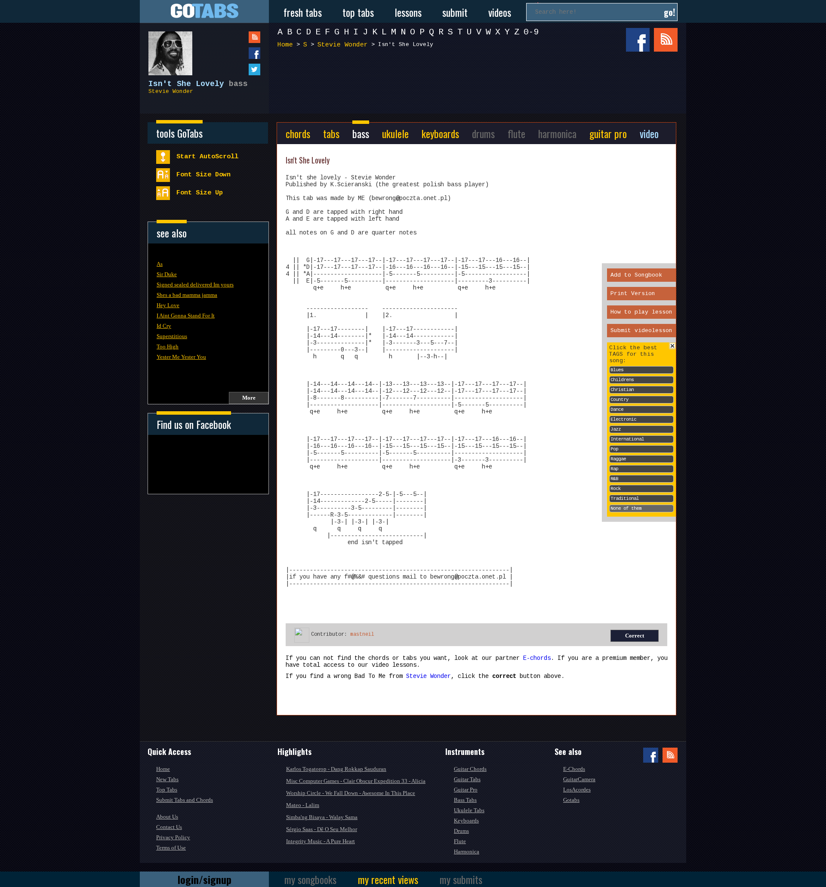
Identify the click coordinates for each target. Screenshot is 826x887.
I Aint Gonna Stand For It (186, 315)
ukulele (395, 133)
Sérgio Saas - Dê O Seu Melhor (321, 829)
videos (499, 12)
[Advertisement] (479, 85)
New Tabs (167, 779)
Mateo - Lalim (302, 805)
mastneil (362, 634)
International (627, 439)
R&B (614, 478)
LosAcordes (577, 789)
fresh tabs (303, 12)
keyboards (440, 133)
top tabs (358, 12)
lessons (408, 12)
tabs (331, 133)
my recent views (388, 879)
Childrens (622, 379)
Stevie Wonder (170, 91)
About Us (167, 816)
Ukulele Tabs (469, 810)
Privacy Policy (173, 837)
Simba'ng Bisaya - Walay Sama (322, 817)
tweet (237, 69)
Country (619, 399)
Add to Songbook (636, 275)
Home (285, 45)
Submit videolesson (641, 330)
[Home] (204, 11)
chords (298, 133)
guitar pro (608, 133)
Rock (615, 488)
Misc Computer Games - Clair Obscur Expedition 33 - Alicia (355, 781)
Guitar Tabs (467, 779)
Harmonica (466, 851)
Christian (622, 389)
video (649, 133)
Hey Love (168, 305)
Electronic (623, 419)
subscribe (237, 37)
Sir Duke (167, 274)
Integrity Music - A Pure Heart (320, 841)
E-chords (537, 658)
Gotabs (571, 800)
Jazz (615, 429)
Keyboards (466, 820)
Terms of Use (171, 847)
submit (455, 12)
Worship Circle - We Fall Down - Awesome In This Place (350, 793)
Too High (168, 346)
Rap (614, 468)
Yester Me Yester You (181, 357)
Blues (616, 370)
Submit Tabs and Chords (184, 800)
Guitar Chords (470, 769)
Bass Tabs (465, 800)
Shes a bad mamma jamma (187, 295)
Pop (614, 449)
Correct (634, 635)
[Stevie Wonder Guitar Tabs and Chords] (166, 49)
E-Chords (574, 769)
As (160, 264)
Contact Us (169, 827)
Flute (460, 841)
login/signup (204, 879)
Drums (461, 831)
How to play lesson (641, 312)
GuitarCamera (579, 779)
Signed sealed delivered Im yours (195, 284)
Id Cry (164, 326)
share (237, 53)
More (249, 397)
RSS (666, 40)
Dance (616, 409)
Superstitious (172, 336)
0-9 (531, 32)
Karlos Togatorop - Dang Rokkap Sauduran (336, 769)
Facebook (638, 40)
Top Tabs (166, 789)
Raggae (618, 459)
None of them (625, 508)
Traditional (624, 498)
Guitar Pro (466, 789)
